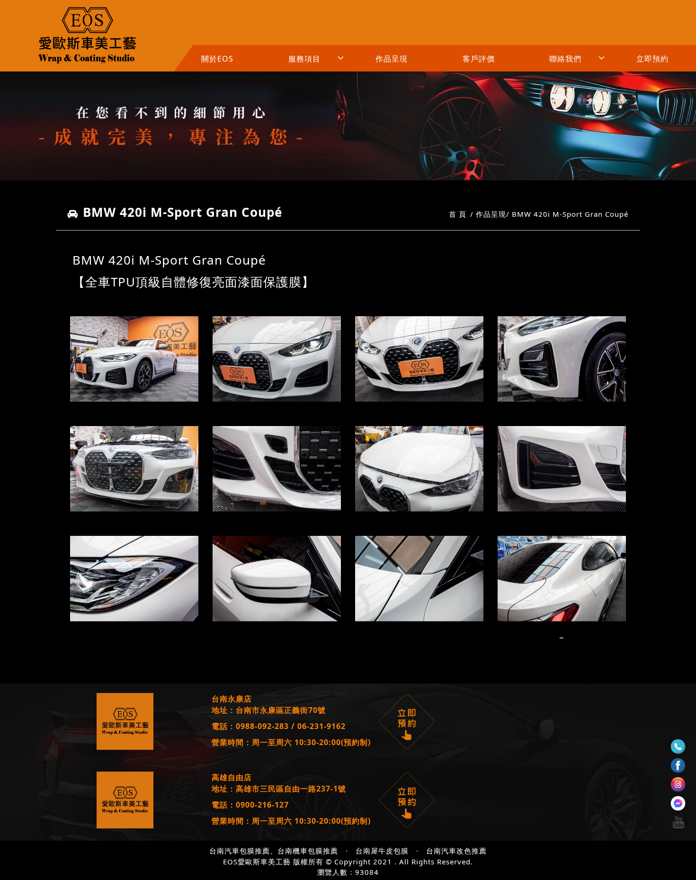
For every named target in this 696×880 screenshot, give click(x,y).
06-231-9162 (321, 726)
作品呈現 (391, 58)
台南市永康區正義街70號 (281, 710)
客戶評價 (479, 58)
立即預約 (652, 58)
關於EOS (217, 58)
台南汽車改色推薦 (456, 850)
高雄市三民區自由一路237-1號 (291, 788)
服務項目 (304, 58)
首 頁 (457, 214)
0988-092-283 (262, 726)
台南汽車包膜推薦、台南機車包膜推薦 (273, 850)
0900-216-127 (262, 805)
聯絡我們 (565, 58)
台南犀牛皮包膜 (382, 850)
